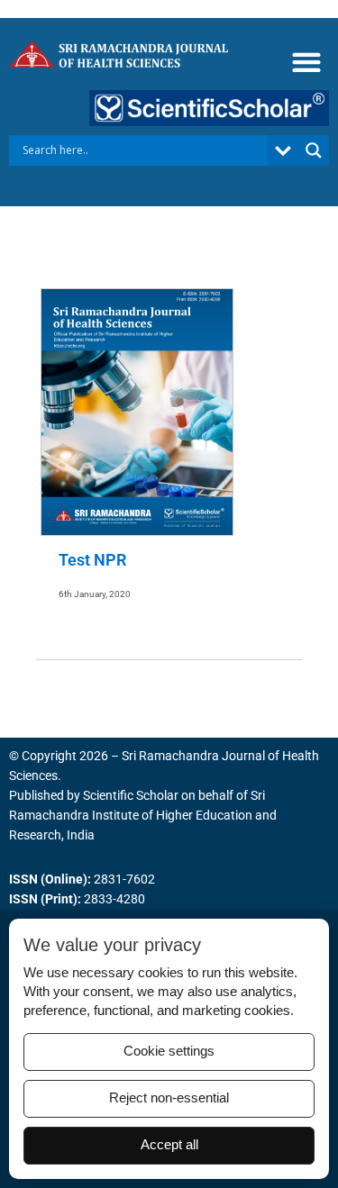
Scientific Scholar (130, 795)
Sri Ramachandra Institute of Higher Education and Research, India (143, 815)
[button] (306, 63)
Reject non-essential (169, 1098)
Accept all (169, 1145)
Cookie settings (169, 1051)
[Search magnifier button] (313, 150)
